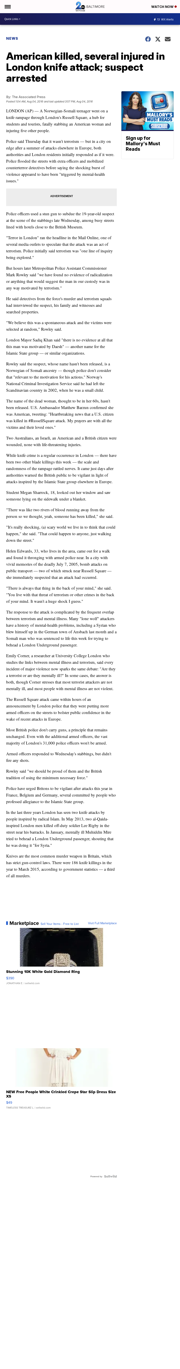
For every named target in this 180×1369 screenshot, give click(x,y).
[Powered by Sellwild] (110, 1176)
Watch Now (163, 7)
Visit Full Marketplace (102, 923)
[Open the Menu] (7, 6)
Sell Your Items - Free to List (60, 923)
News (12, 38)
